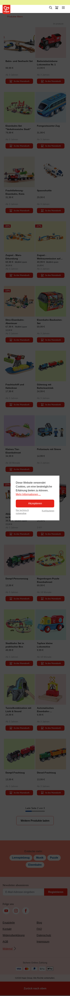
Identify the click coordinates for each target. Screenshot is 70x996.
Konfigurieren (48, 511)
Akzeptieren (35, 503)
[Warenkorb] (57, 7)
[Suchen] (51, 7)
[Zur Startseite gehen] (6, 9)
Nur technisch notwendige (22, 512)
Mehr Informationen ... (28, 494)
